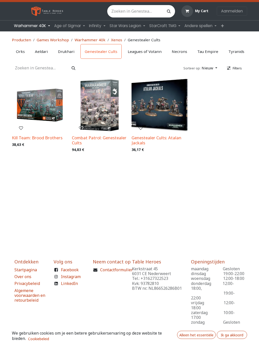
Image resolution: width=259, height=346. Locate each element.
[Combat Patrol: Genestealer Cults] (100, 105)
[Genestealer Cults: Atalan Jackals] (159, 105)
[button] (200, 68)
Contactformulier (116, 270)
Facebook (70, 270)
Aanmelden (232, 11)
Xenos (116, 39)
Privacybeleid (27, 283)
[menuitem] (32, 26)
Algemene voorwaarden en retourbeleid (29, 295)
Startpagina (25, 270)
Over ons (22, 276)
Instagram (71, 276)
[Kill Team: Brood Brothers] (40, 105)
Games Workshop (53, 39)
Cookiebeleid (38, 338)
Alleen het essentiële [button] (196, 335)
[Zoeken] (169, 11)
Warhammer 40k (90, 39)
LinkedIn (69, 283)
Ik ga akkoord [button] (232, 335)
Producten (21, 39)
